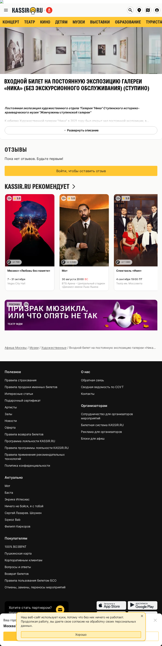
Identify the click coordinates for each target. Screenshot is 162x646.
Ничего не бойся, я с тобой (24, 506)
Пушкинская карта (18, 553)
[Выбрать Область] (148, 10)
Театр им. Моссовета (129, 283)
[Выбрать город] (139, 10)
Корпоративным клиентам (23, 560)
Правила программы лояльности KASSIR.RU (37, 448)
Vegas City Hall (16, 283)
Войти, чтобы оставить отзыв (81, 171)
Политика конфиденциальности (27, 465)
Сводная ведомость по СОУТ (102, 387)
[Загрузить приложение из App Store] (111, 605)
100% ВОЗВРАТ (15, 546)
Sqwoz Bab (12, 519)
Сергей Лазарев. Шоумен (23, 513)
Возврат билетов (17, 573)
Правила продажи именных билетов (31, 387)
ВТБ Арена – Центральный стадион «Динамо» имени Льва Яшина (83, 285)
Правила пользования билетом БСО (31, 580)
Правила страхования (20, 380)
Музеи (34, 347)
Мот (7, 486)
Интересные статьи (19, 393)
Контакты (87, 393)
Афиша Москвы (16, 347)
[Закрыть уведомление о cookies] (142, 616)
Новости (11, 420)
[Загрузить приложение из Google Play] (142, 605)
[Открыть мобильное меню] (6, 10)
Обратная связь (92, 380)
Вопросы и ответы (18, 567)
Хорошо (80, 634)
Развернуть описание (83, 130)
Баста (9, 492)
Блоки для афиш (92, 438)
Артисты (11, 407)
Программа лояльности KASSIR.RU (30, 441)
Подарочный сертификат (22, 400)
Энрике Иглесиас (17, 499)
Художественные (53, 347)
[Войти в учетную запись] (157, 10)
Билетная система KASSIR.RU (102, 425)
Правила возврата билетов (24, 434)
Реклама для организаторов (101, 431)
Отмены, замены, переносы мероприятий (35, 587)
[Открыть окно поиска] (130, 10)
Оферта (10, 427)
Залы (8, 414)
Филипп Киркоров (17, 526)
